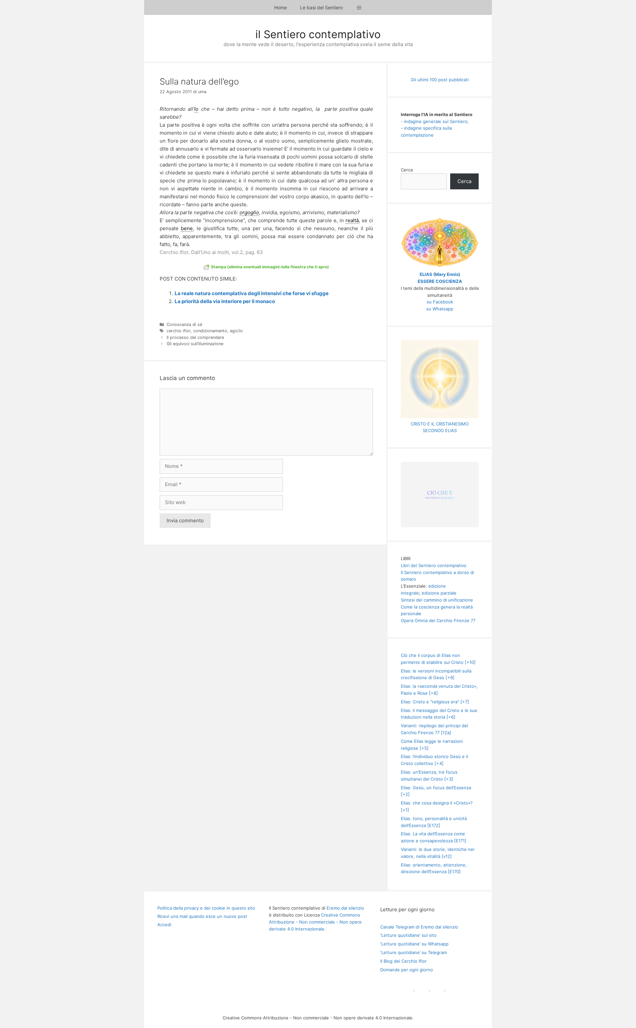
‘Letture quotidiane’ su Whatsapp (414, 943)
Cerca (407, 169)
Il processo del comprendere (195, 337)
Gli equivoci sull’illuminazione (195, 343)
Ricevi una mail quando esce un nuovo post (202, 916)
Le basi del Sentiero (321, 7)
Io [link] (196, 109)
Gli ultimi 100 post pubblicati (440, 79)
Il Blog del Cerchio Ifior (403, 961)
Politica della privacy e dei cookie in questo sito (206, 908)
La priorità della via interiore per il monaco (225, 301)
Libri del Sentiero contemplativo (433, 565)
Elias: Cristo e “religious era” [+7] (435, 701)
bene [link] (187, 228)
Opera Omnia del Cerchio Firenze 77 (438, 620)
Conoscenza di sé (184, 324)
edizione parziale (439, 593)
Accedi (164, 924)
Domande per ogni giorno (406, 969)
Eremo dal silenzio (345, 908)
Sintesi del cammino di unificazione (437, 600)
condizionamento (210, 330)
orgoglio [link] (249, 212)
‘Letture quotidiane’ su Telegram (413, 952)
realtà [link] (352, 220)
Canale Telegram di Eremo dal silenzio (419, 927)
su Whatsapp (439, 308)
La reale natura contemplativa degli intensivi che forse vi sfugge (252, 293)
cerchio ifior (178, 330)
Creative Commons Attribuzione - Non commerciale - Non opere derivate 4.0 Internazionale (315, 922)
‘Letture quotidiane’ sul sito (408, 935)
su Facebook (440, 301)
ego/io (236, 330)
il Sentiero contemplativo (318, 34)
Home (280, 7)
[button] (359, 7)
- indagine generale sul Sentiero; (435, 121)
